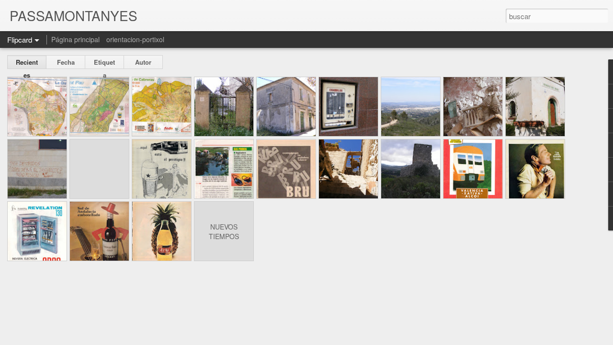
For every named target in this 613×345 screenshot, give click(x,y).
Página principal (75, 39)
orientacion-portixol (135, 39)
